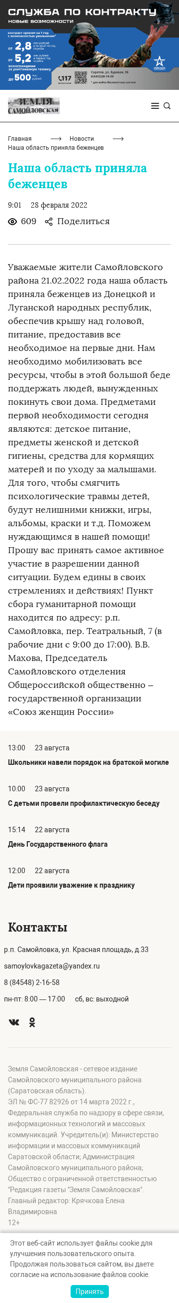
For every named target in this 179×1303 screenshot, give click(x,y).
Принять (90, 1292)
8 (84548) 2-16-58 (32, 982)
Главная (20, 138)
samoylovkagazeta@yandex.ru (52, 966)
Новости (82, 138)
